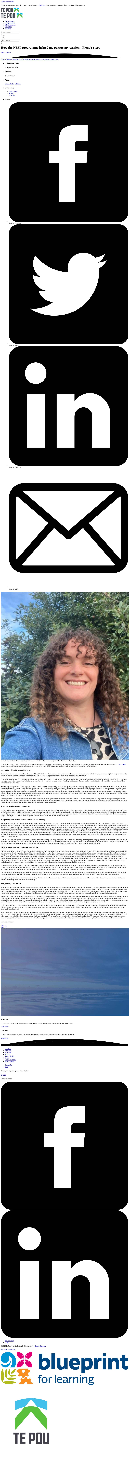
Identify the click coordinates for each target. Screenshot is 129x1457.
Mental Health (9, 84)
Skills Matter (13, 92)
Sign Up (3, 1075)
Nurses (11, 93)
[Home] (64, 13)
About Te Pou (9, 1061)
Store (6, 1067)
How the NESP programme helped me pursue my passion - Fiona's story (35, 59)
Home (3, 59)
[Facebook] (64, 1209)
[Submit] (1, 34)
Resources (8, 1050)
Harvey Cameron (40, 1346)
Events (7, 1058)
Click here (42, 5)
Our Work (8, 1049)
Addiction (18, 84)
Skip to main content (7, 2)
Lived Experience (10, 1060)
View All (4, 926)
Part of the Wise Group (8, 1349)
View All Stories (6, 52)
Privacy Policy (9, 1341)
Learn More (4, 1027)
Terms (7, 1342)
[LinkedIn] (64, 1337)
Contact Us (8, 1065)
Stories (8, 59)
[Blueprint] (64, 1384)
